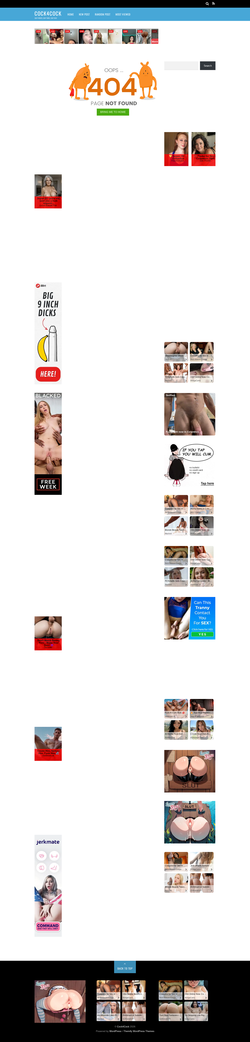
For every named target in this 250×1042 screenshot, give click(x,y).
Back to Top (125, 968)
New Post (84, 14)
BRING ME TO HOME (113, 111)
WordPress (115, 1031)
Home (71, 14)
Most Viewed (122, 14)
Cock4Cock (123, 1026)
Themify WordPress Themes (138, 1031)
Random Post (102, 14)
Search (208, 65)
